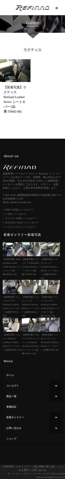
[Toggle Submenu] (56, 385)
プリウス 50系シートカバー (20, 218)
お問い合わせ (38, 470)
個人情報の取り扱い (45, 466)
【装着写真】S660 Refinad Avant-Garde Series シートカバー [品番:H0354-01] (12, 267)
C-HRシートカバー (16, 214)
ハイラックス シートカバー (20, 226)
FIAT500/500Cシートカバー (22, 222)
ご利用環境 (7, 466)
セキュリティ (23, 466)
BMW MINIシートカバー (19, 209)
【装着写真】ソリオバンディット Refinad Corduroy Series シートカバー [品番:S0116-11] (50, 342)
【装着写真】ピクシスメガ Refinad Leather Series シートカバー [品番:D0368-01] (31, 267)
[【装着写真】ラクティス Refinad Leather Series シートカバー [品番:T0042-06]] (15, 70)
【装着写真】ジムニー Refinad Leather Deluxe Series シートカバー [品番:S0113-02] (12, 342)
